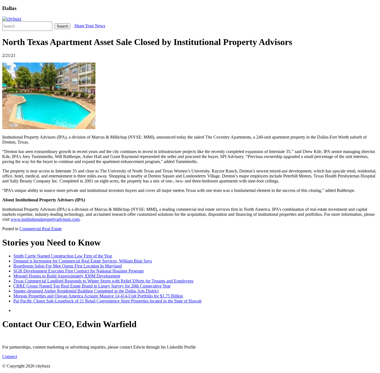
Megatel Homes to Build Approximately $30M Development (66, 276)
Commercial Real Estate (40, 228)
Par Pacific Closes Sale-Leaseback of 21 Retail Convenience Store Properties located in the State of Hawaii (107, 301)
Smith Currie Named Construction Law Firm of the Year (62, 256)
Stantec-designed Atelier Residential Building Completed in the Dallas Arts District (86, 291)
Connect (9, 356)
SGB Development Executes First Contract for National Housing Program (78, 271)
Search (62, 26)
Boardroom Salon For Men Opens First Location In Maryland (67, 266)
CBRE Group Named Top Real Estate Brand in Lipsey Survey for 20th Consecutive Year (92, 286)
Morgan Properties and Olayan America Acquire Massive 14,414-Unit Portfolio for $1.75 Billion (98, 296)
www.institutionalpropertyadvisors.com (45, 219)
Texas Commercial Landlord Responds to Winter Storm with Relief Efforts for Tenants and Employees (103, 281)
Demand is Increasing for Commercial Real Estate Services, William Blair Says (82, 261)
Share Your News (89, 25)
